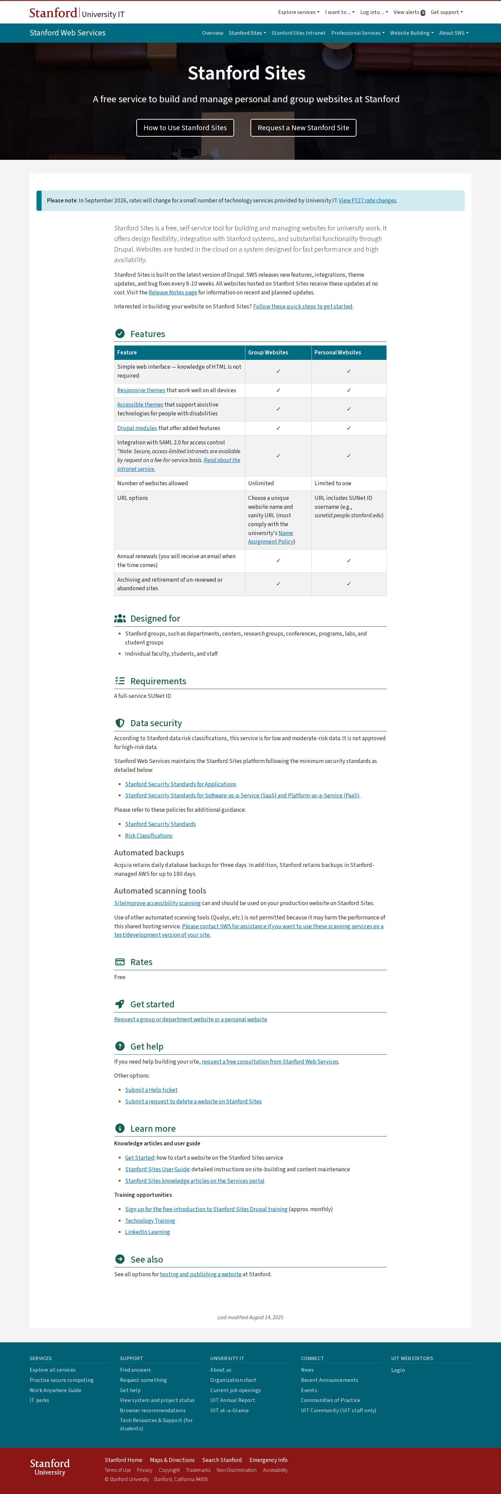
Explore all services (53, 1370)
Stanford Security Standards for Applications (180, 784)
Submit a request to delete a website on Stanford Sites (193, 1101)
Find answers (135, 1370)
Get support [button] (445, 12)
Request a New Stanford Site (303, 127)
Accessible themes (140, 404)
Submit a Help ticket (151, 1090)
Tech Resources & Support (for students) (156, 1424)
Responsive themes (141, 390)
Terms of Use (118, 1470)
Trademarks (198, 1470)
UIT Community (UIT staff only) (339, 1410)
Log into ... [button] (372, 12)
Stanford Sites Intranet (299, 33)
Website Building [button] (410, 33)
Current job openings (235, 1390)
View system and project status (157, 1400)
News (307, 1370)
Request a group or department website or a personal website (190, 1019)
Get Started (139, 1158)
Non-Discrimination (237, 1470)
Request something (143, 1380)
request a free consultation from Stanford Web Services (270, 1061)
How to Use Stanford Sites (185, 127)
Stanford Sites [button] (245, 33)
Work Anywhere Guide (55, 1390)
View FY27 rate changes (367, 200)
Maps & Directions (172, 1460)
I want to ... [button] (338, 12)
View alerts (411, 12)
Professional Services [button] (356, 33)
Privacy (144, 1470)
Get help (130, 1390)
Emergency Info (268, 1460)
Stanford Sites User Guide (157, 1169)
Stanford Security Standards (160, 824)
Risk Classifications (148, 836)
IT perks (39, 1400)
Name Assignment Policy (270, 537)
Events (309, 1390)
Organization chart (233, 1380)
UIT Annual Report (232, 1400)
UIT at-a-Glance (229, 1410)
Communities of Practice (331, 1400)
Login (398, 1370)
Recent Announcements (330, 1380)
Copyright (169, 1470)
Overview (213, 33)
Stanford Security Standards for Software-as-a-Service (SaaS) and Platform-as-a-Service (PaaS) (243, 795)
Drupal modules (137, 428)
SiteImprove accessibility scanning (157, 903)
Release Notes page (173, 292)
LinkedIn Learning (147, 1232)
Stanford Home (123, 1460)
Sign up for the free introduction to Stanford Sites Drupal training (206, 1209)
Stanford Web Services (68, 33)
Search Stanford (222, 1460)
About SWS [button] (452, 33)
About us (220, 1370)
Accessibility (275, 1470)
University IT (102, 14)
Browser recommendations (153, 1410)
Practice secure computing (62, 1380)
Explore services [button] (297, 12)
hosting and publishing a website (201, 1274)
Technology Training (150, 1221)
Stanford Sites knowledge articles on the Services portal (194, 1181)
